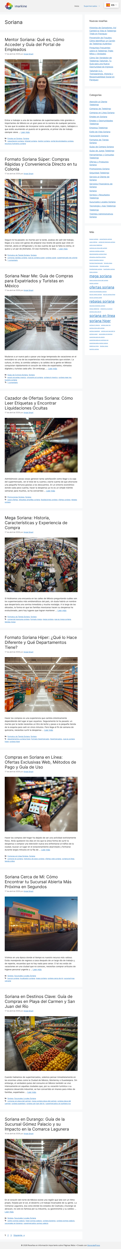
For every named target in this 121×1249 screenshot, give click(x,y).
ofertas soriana (64, 500)
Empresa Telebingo (98, 128)
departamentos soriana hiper (18, 739)
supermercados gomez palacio (36, 1223)
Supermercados (90, 6)
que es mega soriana (62, 619)
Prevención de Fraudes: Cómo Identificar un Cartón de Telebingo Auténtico (102, 41)
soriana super (50, 258)
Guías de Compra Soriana (17, 375)
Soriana (26, 138)
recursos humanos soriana (15, 144)
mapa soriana (41, 978)
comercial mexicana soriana (18, 619)
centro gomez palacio (16, 1221)
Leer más (25, 132)
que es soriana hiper (109, 294)
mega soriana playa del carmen (44, 1101)
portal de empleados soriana (62, 141)
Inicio (77, 6)
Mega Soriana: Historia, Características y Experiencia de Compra (36, 522)
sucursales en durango (14, 1223)
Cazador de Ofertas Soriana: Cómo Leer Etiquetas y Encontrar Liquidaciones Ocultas (39, 403)
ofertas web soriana (53, 859)
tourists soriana (11, 380)
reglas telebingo (94, 309)
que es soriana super (36, 258)
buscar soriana (13, 978)
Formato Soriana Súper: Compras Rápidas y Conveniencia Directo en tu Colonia (41, 164)
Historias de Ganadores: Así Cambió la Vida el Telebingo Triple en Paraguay (102, 31)
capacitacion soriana (15, 141)
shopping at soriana (35, 377)
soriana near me (65, 377)
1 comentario (12, 260)
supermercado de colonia (67, 258)
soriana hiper (15, 741)
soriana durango (49, 1221)
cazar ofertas (12, 500)
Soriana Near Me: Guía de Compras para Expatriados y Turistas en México (39, 280)
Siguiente (19, 1235)
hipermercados (56, 739)
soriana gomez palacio (66, 1221)
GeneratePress (93, 1245)
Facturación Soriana (98, 136)
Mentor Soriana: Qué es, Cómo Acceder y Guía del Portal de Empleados (34, 44)
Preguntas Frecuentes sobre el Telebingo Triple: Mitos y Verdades (101, 51)
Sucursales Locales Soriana (25, 976)
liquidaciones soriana (49, 500)
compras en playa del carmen (19, 1101)
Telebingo (94, 210)
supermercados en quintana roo (58, 1103)
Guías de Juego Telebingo (101, 151)
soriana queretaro (19, 1103)
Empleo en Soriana (14, 138)
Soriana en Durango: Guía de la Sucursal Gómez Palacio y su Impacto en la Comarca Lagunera (37, 1124)
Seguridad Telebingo (99, 173)
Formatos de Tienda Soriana (18, 255)
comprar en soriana (15, 859)
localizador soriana (27, 978)
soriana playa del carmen (96, 328)
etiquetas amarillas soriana (29, 500)
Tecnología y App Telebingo (102, 206)
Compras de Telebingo (100, 109)
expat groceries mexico (16, 377)
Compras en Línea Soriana (17, 856)
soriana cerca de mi (55, 978)
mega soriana (48, 619)
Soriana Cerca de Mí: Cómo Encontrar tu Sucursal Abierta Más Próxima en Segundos (38, 881)
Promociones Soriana (15, 497)
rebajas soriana (102, 301)
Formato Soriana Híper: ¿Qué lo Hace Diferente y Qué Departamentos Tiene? (41, 642)
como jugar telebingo (95, 245)
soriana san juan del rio (35, 1103)
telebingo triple (94, 346)
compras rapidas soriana (17, 258)
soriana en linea (68, 859)
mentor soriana (44, 141)
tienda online (10, 861)
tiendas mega (10, 622)
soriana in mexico (51, 377)
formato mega (36, 619)
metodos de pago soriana (34, 859)
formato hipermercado (40, 739)
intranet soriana (31, 141)
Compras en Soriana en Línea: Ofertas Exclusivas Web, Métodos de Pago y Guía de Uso (40, 762)
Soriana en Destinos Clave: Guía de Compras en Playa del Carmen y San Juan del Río (40, 1001)
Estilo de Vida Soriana (99, 132)
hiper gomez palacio (34, 1221)
